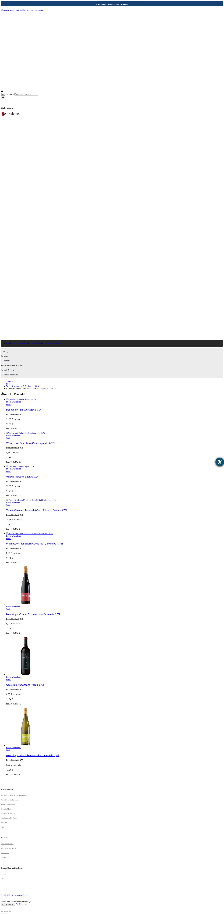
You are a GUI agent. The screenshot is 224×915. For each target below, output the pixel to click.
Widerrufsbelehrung (8, 813)
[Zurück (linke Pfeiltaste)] (2, 913)
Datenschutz (5, 857)
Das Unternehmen (7, 844)
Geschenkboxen (36, 343)
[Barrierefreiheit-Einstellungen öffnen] (219, 462)
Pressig (3, 874)
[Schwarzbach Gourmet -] (22, 10)
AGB (3, 827)
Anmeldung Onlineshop (9, 800)
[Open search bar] (2, 91)
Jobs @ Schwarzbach (8, 848)
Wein (8, 404)
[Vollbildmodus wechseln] (5, 911)
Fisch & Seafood (19, 343)
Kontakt (4, 823)
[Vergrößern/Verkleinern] (2, 911)
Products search (7, 94)
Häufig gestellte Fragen (9, 818)
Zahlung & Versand (8, 804)
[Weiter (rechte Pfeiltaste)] (5, 913)
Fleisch (9, 343)
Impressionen (54, 343)
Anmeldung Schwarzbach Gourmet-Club (15, 795)
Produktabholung (7, 809)
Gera (2, 878)
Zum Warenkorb (8, 904)
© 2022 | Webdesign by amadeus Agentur (14, 895)
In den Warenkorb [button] (13, 402)
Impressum (5, 853)
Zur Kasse (20, 904)
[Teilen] (7, 911)
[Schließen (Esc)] (10, 911)
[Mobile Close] (2, 908)
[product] (114, 399)
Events (46, 343)
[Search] (3, 97)
